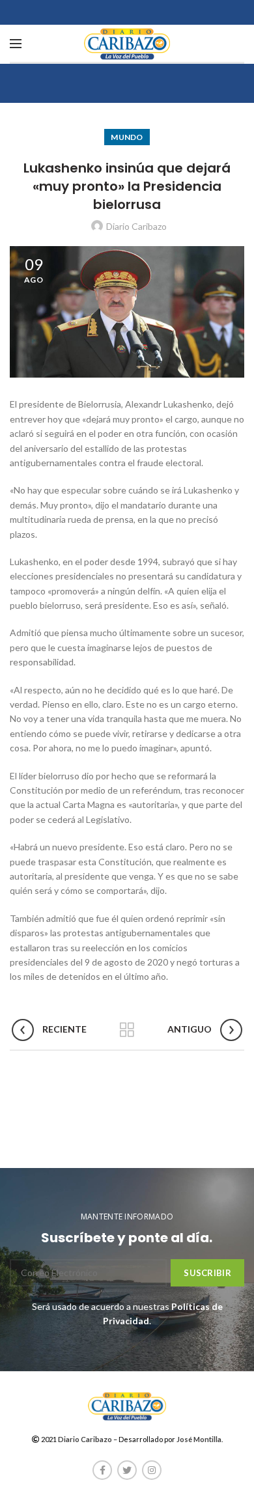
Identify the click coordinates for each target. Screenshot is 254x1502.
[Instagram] (152, 1470)
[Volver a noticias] (127, 1030)
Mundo (127, 137)
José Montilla (198, 1439)
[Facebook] (102, 1470)
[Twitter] (127, 1470)
